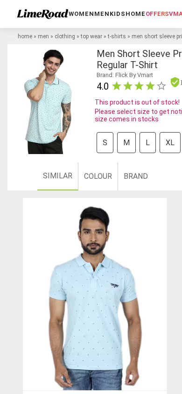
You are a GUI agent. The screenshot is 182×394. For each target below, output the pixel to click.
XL (170, 142)
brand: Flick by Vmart (125, 74)
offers (157, 13)
